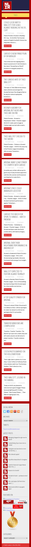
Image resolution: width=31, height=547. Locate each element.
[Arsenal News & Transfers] (11, 499)
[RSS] (11, 412)
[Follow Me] (4, 412)
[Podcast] (15, 412)
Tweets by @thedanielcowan (11, 429)
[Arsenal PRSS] (22, 503)
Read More (7, 46)
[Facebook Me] (8, 412)
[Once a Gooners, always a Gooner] (8, 503)
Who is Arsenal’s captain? (13, 454)
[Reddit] (21, 412)
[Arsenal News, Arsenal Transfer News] (18, 508)
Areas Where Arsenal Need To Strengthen (17, 460)
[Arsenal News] (7, 508)
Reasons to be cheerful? (13, 470)
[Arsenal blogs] (12, 530)
